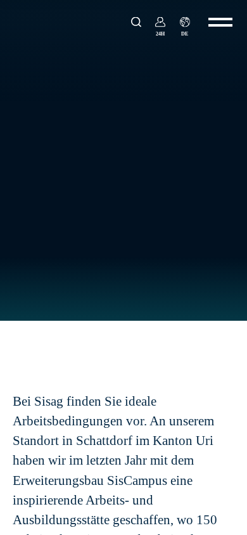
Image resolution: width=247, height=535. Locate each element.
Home (23, 344)
